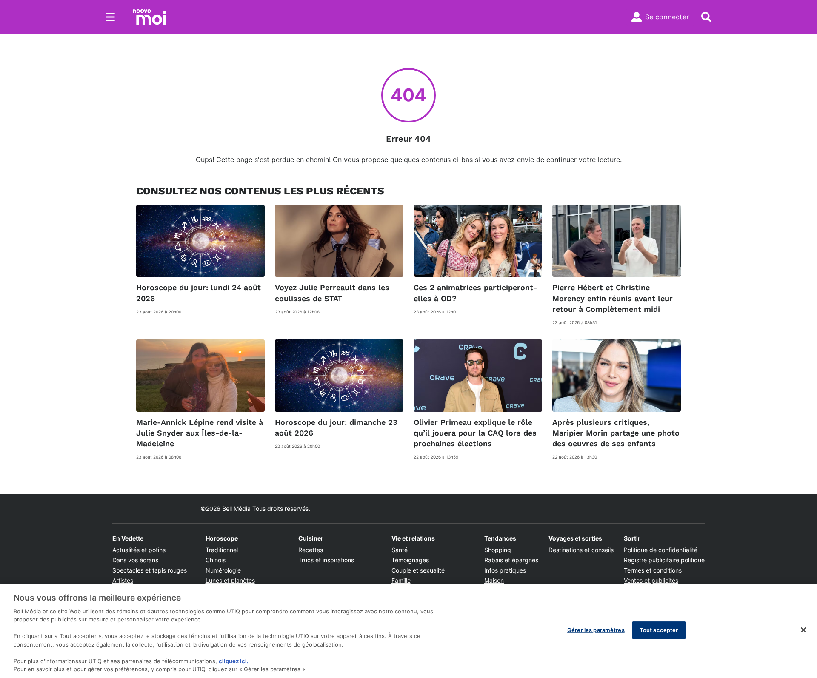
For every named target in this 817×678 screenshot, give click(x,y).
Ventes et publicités (651, 580)
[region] (408, 631)
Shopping (497, 549)
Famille (401, 580)
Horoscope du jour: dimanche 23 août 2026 (336, 427)
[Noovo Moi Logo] (149, 17)
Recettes (310, 549)
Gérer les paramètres (596, 630)
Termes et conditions (653, 570)
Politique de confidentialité (660, 549)
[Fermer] (803, 630)
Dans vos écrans (135, 560)
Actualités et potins (139, 549)
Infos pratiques (505, 570)
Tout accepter (659, 630)
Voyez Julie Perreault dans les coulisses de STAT (332, 292)
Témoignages (410, 560)
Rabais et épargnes (511, 560)
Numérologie (223, 570)
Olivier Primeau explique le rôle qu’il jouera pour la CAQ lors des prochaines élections (475, 433)
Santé (399, 549)
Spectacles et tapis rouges (149, 570)
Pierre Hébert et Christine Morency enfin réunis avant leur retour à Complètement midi (612, 298)
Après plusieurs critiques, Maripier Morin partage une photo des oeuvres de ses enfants (616, 433)
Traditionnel (222, 549)
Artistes (122, 580)
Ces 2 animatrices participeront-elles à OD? (475, 292)
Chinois (216, 560)
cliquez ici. (234, 661)
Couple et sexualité (418, 570)
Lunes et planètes (230, 580)
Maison (494, 580)
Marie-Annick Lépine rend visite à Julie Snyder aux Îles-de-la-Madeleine (199, 433)
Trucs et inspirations (326, 560)
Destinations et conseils (581, 549)
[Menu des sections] (110, 17)
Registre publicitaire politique (664, 560)
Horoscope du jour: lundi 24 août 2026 (198, 292)
